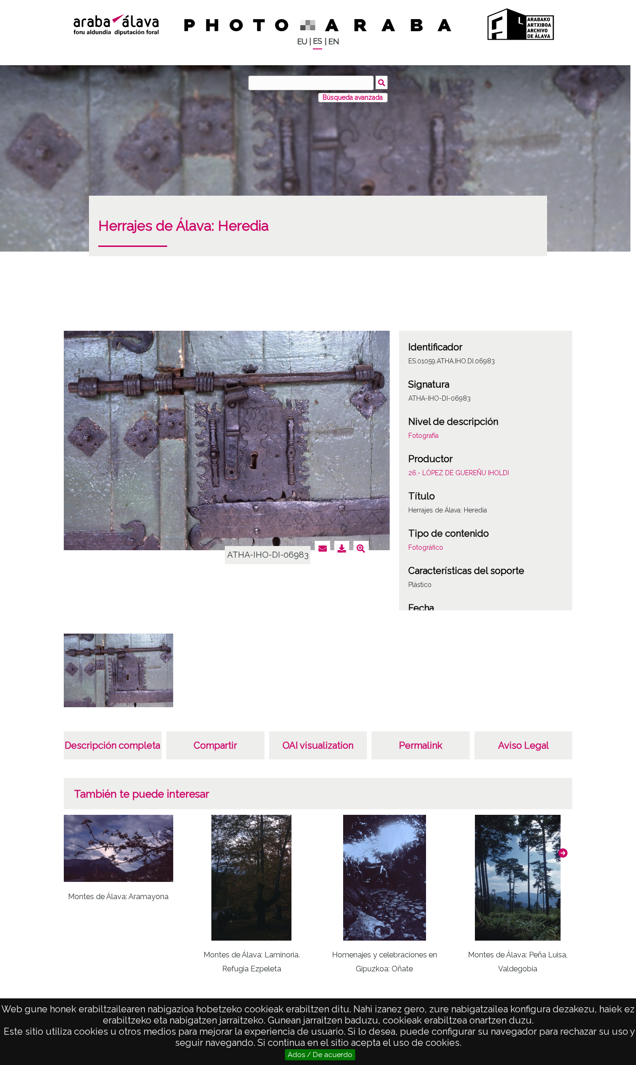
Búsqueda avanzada (353, 97)
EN (333, 41)
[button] (563, 853)
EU (302, 41)
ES (317, 41)
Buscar (381, 82)
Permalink (420, 745)
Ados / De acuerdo (320, 1055)
